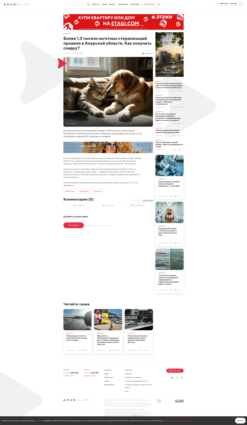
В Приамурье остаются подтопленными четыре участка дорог (76, 338)
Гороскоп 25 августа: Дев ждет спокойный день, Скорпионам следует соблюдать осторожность (168, 101)
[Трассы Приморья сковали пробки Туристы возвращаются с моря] (183, 149)
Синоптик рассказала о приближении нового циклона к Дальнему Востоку (138, 339)
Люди (104, 4)
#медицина (83, 191)
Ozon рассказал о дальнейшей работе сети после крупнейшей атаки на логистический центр (169, 85)
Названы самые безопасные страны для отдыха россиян (167, 131)
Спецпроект (123, 4)
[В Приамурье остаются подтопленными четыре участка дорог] (88, 350)
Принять (240, 420)
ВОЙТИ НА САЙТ (175, 370)
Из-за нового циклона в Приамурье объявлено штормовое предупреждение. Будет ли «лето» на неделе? (168, 117)
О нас (127, 391)
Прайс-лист (129, 370)
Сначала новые (135, 200)
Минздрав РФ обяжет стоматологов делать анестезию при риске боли (167, 232)
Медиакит (128, 374)
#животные (70, 191)
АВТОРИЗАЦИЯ (73, 225)
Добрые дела (109, 385)
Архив (106, 381)
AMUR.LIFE (134, 183)
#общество (97, 191)
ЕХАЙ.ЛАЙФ (135, 4)
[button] (182, 378)
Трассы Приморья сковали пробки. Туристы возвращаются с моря (169, 144)
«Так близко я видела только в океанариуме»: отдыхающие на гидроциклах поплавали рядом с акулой (168, 279)
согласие (38, 421)
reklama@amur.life (90, 376)
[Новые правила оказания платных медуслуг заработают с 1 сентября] (180, 196)
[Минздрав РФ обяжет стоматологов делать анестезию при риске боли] (180, 243)
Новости (96, 4)
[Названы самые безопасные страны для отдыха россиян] (183, 135)
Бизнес (112, 4)
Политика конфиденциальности (136, 381)
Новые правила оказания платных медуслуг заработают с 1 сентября (169, 184)
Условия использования (133, 377)
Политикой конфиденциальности (178, 421)
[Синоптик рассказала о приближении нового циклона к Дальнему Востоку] (149, 350)
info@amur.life (68, 376)
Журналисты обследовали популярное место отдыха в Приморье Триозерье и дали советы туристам (108, 340)
